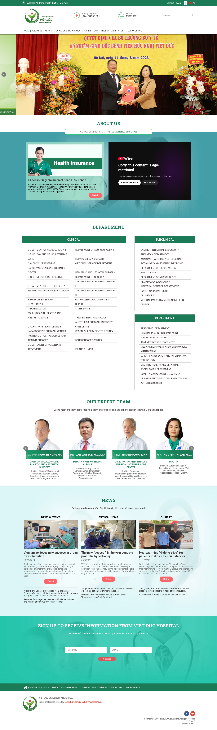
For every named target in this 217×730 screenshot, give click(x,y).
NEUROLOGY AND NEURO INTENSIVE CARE (47, 256)
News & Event (50, 517)
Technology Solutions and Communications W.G (83, 702)
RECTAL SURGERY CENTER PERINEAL (95, 331)
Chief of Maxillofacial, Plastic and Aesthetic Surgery (43, 464)
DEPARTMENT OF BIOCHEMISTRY (158, 268)
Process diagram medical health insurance (57, 180)
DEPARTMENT (164, 318)
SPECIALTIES (58, 687)
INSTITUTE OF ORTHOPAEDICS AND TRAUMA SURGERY (47, 338)
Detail (95, 195)
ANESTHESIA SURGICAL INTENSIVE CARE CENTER (94, 324)
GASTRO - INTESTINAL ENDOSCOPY (160, 249)
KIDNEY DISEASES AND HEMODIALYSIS (40, 301)
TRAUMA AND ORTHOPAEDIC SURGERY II (48, 292)
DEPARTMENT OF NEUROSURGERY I (47, 249)
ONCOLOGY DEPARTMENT (41, 263)
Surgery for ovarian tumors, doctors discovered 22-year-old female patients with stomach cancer (107, 589)
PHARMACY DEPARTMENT (155, 254)
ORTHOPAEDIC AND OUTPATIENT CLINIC (92, 301)
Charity (166, 517)
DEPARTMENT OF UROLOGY (90, 277)
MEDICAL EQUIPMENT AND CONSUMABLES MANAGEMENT (164, 349)
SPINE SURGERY (84, 308)
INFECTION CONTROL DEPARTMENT (160, 286)
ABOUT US (36, 687)
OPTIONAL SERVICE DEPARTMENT (93, 263)
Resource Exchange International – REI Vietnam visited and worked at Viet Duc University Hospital (49, 600)
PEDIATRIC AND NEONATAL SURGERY (95, 272)
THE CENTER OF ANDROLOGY (90, 317)
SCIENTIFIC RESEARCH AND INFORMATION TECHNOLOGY (163, 358)
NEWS (48, 31)
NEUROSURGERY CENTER (88, 340)
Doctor (173, 461)
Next (213, 74)
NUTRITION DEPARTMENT (154, 291)
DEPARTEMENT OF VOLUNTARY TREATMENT (44, 347)
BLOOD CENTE (148, 272)
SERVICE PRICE (135, 31)
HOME (27, 31)
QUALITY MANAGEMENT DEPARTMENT (161, 374)
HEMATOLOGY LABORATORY (155, 281)
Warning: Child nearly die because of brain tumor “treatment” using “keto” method (103, 596)
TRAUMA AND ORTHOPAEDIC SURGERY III (96, 292)
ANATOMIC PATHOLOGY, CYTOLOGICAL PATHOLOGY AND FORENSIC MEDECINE (162, 261)
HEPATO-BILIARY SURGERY (89, 258)
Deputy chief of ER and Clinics (86, 463)
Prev (3, 74)
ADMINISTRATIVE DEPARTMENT (158, 342)
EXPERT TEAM (91, 31)
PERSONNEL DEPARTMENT (155, 328)
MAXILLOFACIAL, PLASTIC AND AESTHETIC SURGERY (44, 315)
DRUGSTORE (147, 295)
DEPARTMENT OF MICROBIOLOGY (158, 277)
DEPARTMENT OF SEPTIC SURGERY (47, 286)
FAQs (178, 3)
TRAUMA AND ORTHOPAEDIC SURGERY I (96, 283)
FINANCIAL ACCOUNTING (154, 337)
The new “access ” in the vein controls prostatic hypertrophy (107, 554)
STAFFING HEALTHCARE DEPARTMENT (161, 364)
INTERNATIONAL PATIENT (113, 31)
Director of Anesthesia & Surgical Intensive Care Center (130, 464)
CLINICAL (73, 239)
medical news (108, 517)
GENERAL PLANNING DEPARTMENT (159, 333)
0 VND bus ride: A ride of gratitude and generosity (162, 595)
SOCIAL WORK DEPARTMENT (156, 369)
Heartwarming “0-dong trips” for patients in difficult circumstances (162, 554)
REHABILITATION (37, 308)
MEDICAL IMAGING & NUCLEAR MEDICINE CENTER (163, 302)
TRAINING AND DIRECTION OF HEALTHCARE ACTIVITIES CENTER (164, 380)
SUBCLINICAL (164, 239)
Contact (170, 3)
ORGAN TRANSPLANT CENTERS (45, 326)
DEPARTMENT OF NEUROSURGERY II (94, 249)
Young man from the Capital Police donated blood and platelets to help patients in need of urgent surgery (164, 589)
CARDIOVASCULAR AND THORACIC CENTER (46, 270)
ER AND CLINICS (84, 349)
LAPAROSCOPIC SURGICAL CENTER (47, 331)
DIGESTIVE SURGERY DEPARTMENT (47, 277)
